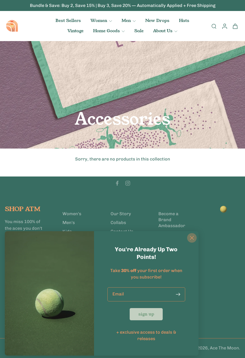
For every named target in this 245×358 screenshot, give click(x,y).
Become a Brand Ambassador (171, 219)
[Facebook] (117, 183)
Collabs (118, 222)
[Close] (192, 238)
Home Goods (106, 31)
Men (126, 20)
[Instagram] (127, 183)
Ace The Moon (224, 348)
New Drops (157, 20)
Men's (68, 222)
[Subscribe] (179, 294)
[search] (214, 26)
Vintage (75, 31)
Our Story (121, 213)
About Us (163, 31)
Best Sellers (68, 20)
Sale (139, 31)
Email (118, 294)
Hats (184, 20)
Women (98, 20)
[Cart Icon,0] (235, 26)
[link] (146, 314)
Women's (71, 213)
